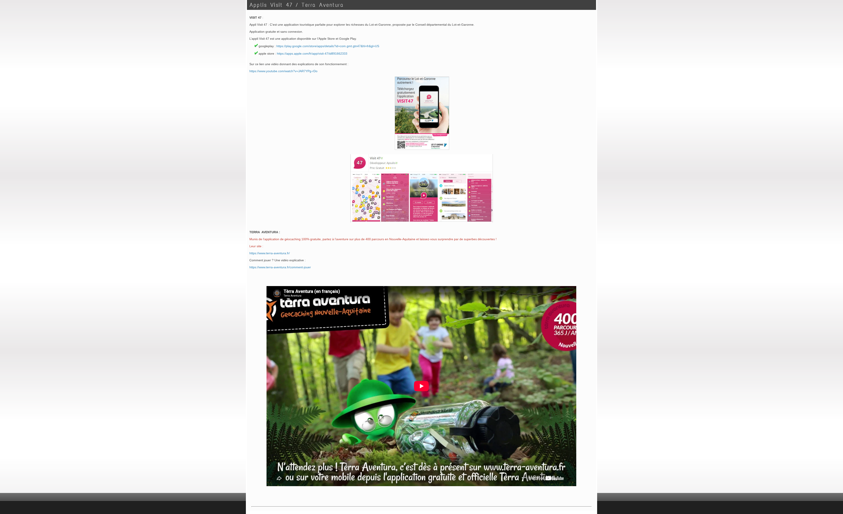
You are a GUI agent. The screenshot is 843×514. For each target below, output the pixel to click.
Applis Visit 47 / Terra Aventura (297, 5)
